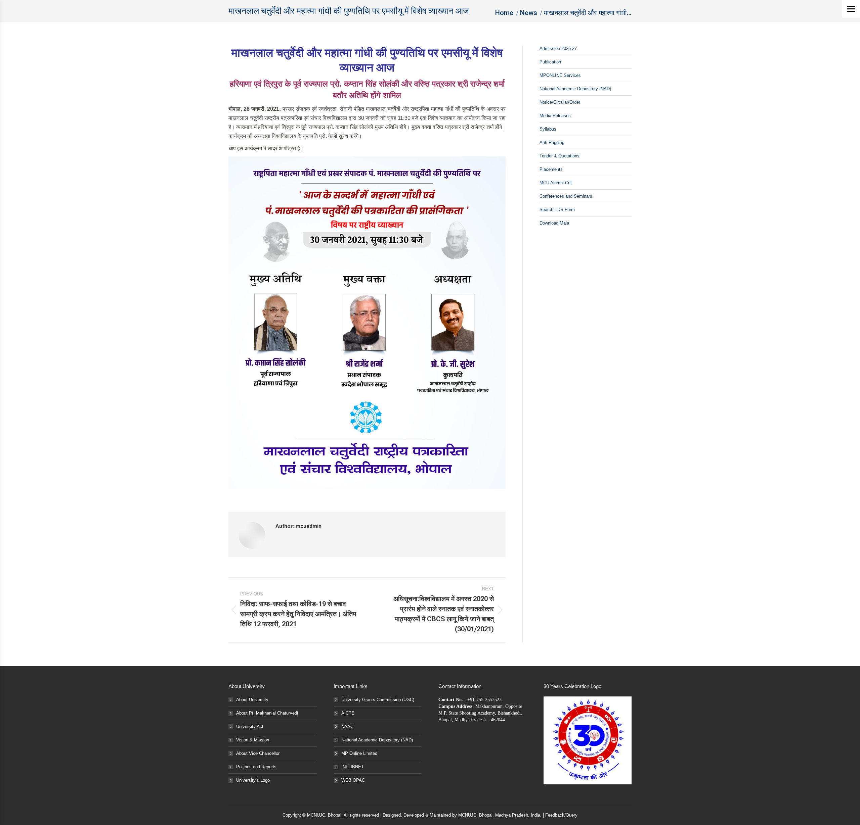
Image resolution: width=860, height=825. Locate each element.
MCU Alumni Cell (556, 182)
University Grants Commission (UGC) (377, 699)
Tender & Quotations (559, 155)
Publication (550, 61)
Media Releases (555, 115)
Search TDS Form (557, 209)
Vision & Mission (252, 739)
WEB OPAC (353, 780)
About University (252, 699)
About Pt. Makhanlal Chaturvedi (267, 713)
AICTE (347, 713)
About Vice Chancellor (258, 753)
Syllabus (548, 129)
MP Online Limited (359, 753)
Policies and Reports (256, 766)
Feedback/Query (561, 815)
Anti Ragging (552, 142)
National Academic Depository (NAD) (575, 88)
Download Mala (554, 223)
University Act (249, 726)
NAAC (347, 726)
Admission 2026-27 (558, 48)
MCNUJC (467, 815)
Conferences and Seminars (566, 196)
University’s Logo (253, 780)
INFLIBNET (352, 766)
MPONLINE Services (560, 75)
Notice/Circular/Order (560, 102)
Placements (551, 169)
